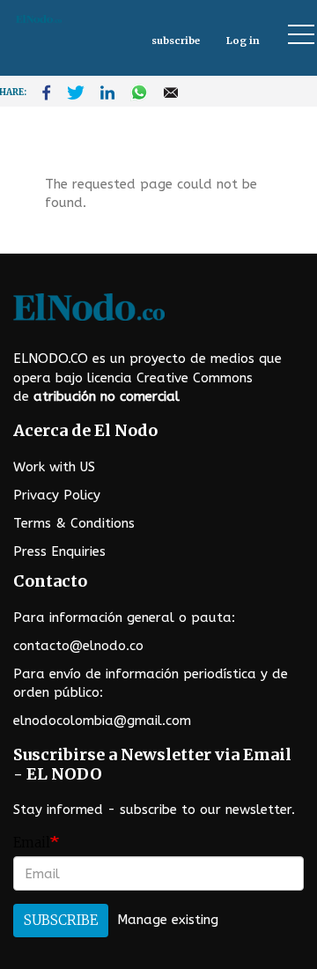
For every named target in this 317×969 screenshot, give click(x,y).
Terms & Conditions (74, 523)
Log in (243, 40)
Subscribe (61, 920)
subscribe (175, 40)
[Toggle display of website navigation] (293, 34)
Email (31, 842)
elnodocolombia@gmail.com (102, 721)
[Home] (73, 19)
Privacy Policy (56, 495)
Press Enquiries (59, 551)
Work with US (54, 467)
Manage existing (167, 920)
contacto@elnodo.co (78, 646)
